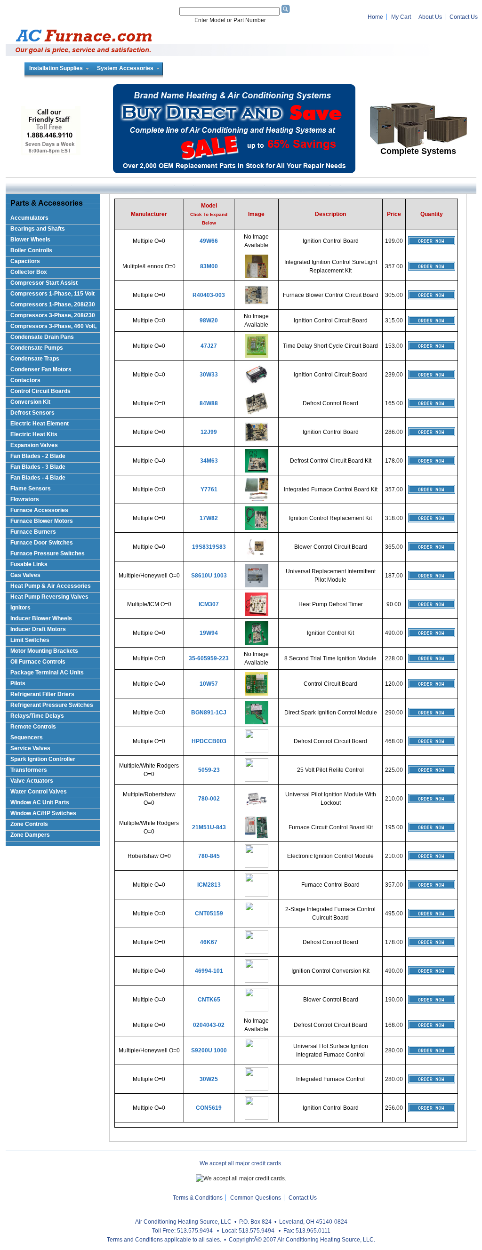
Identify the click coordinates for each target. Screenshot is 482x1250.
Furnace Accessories (39, 510)
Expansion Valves (34, 445)
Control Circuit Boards (40, 391)
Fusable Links (29, 564)
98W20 (209, 320)
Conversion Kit (30, 402)
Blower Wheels (30, 239)
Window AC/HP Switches (43, 813)
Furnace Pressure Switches (47, 553)
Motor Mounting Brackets (44, 651)
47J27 (209, 346)
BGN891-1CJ (208, 712)
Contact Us (464, 17)
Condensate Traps (34, 358)
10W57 (209, 684)
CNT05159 (209, 913)
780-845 (209, 856)
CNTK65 (209, 999)
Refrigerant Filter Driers (42, 694)
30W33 (209, 374)
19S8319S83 (209, 547)
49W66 (209, 241)
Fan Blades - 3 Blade (37, 467)
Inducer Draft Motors (38, 629)
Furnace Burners (33, 532)
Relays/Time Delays (37, 716)
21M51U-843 (209, 827)
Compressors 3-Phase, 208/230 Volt (50, 317)
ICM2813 (209, 884)
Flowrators (24, 499)
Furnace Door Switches (41, 542)
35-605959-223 (209, 658)
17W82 (209, 518)
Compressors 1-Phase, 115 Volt (52, 293)
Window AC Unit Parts (39, 802)
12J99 (209, 432)
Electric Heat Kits (33, 434)
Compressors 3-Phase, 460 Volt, (53, 326)
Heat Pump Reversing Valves (49, 596)
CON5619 (209, 1108)
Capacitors (25, 261)
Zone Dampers (30, 835)
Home (375, 17)
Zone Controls (29, 824)
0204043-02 (209, 1025)
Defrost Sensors (32, 412)
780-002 (209, 798)
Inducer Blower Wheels (41, 618)
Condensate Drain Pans (42, 337)
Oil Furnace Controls (37, 661)
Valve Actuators (31, 780)
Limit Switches (29, 640)
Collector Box (28, 272)
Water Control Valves (38, 791)
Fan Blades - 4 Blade (37, 477)
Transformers (28, 770)
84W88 (209, 403)
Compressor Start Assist (44, 283)
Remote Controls (33, 726)
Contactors (25, 380)
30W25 (209, 1079)
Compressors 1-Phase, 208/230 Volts (50, 306)
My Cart (401, 17)
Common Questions (255, 1197)
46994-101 (209, 971)
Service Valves (30, 748)
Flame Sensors (30, 488)
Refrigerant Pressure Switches (51, 705)
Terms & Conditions (198, 1197)
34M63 (209, 460)
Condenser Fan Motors (41, 369)
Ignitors (20, 607)
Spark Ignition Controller (42, 759)
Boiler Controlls (31, 250)
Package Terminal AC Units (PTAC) (45, 674)
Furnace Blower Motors (41, 521)
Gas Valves (25, 575)
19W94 (209, 633)
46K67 (208, 942)
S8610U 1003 (209, 575)
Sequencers (26, 737)
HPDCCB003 (209, 741)
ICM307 (209, 604)
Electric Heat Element (39, 423)
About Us (430, 17)
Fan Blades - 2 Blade (37, 456)
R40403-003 (209, 295)
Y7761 (209, 489)
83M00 (209, 266)
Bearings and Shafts (37, 228)
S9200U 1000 (209, 1050)
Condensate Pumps (36, 348)
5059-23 (209, 770)
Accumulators (29, 218)
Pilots (17, 683)
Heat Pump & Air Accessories (50, 586)
